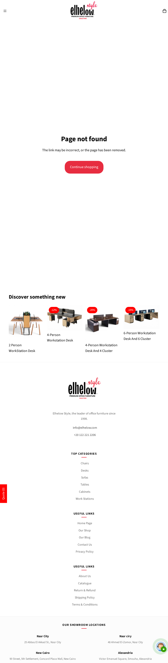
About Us (85, 576)
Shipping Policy (85, 597)
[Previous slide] (13, 323)
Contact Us (85, 545)
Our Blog (84, 537)
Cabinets (84, 492)
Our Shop (85, 530)
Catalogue (84, 583)
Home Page (84, 523)
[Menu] (5, 11)
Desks (85, 470)
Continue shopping (84, 167)
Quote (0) (3, 494)
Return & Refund (85, 590)
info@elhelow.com (85, 428)
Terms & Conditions (85, 604)
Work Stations (85, 499)
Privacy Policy (85, 552)
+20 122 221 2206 (85, 435)
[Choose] (38, 331)
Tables (84, 484)
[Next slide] (39, 323)
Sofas (84, 477)
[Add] (76, 321)
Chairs (85, 463)
